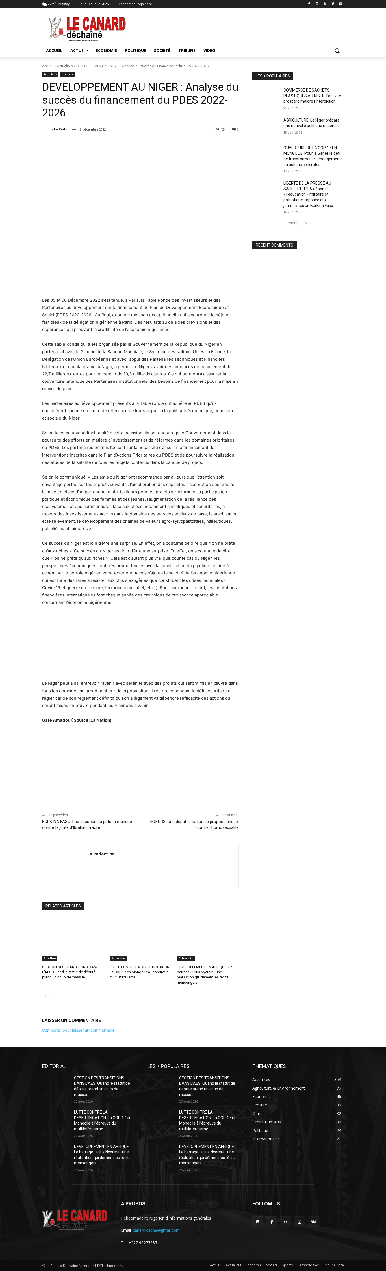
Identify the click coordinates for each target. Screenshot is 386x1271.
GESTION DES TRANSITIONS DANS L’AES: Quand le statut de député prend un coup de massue (70, 972)
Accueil (47, 66)
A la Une (50, 958)
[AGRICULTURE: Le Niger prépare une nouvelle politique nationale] (266, 127)
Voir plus (296, 223)
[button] (337, 50)
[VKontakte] (313, 1221)
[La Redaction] (45, 129)
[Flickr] (285, 1221)
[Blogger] (257, 1221)
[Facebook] (309, 4)
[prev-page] (45, 996)
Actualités (65, 66)
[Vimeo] (332, 4)
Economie (67, 74)
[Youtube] (340, 4)
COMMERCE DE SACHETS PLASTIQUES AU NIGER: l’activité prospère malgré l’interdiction (312, 95)
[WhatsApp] (126, 144)
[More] (140, 144)
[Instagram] (317, 4)
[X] (325, 4)
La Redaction (65, 129)
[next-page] (54, 996)
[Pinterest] (113, 144)
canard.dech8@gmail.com (156, 1230)
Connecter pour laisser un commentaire (78, 1030)
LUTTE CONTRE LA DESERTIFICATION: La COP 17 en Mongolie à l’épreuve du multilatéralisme (140, 972)
